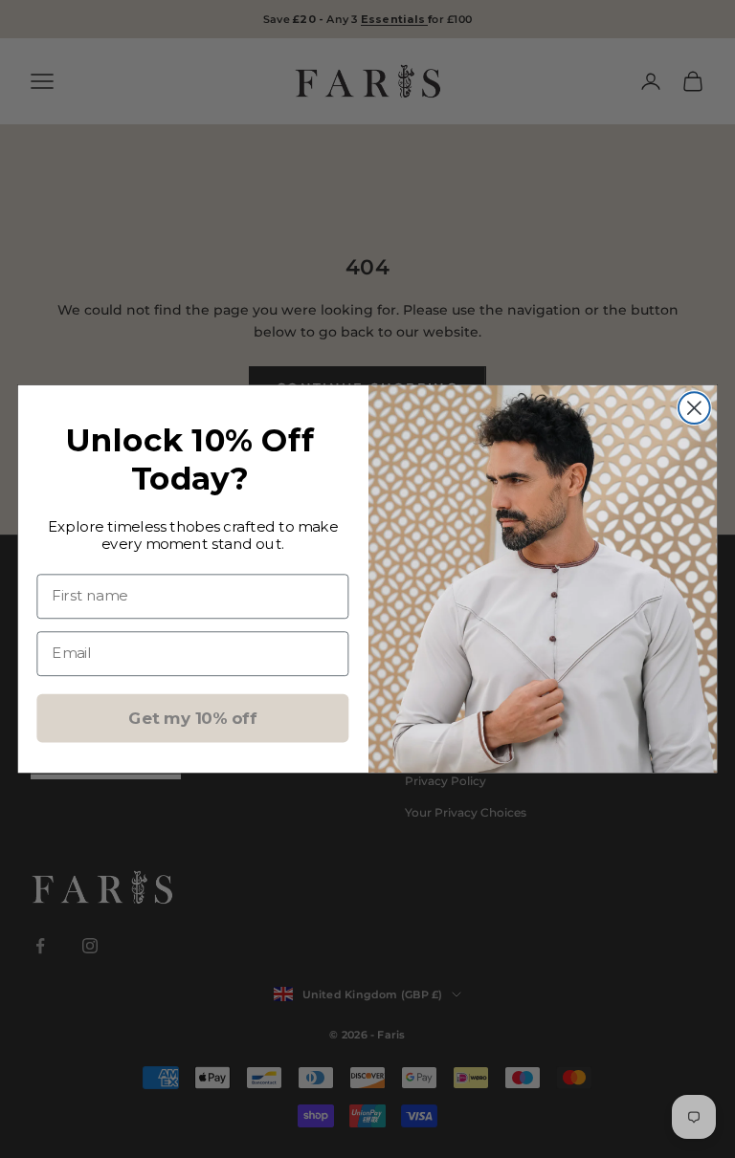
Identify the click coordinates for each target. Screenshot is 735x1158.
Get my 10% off (192, 718)
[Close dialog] (694, 408)
